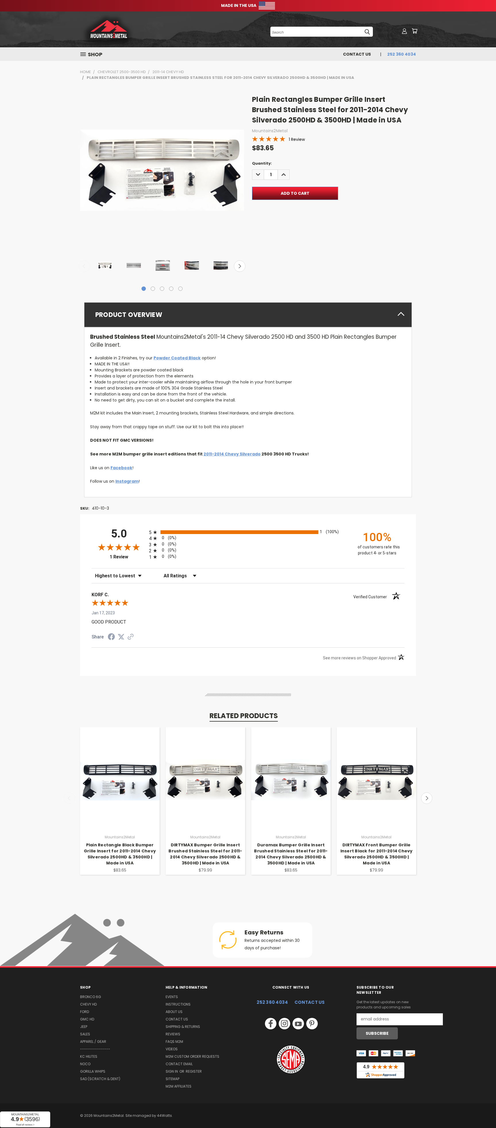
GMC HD (87, 1019)
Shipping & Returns (183, 1026)
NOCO (85, 1063)
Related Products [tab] (244, 715)
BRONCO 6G (90, 996)
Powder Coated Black (177, 358)
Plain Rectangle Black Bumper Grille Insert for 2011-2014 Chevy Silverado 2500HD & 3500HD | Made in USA (120, 854)
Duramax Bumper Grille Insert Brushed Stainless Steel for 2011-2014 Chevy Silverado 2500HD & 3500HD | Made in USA (291, 854)
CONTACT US (309, 1002)
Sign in (172, 1071)
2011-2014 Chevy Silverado (232, 454)
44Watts (164, 1115)
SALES (85, 1034)
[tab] (248, 314)
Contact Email (179, 1063)
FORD (84, 1011)
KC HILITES (88, 1056)
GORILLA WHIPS (92, 1071)
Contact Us (357, 54)
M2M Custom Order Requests (192, 1056)
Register (194, 1071)
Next (239, 266)
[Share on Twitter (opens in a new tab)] (121, 637)
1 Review (297, 139)
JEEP (83, 1026)
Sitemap (172, 1078)
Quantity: (262, 163)
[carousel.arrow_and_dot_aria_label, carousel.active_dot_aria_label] (144, 289)
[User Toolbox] (404, 31)
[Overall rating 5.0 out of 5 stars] (268, 140)
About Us (174, 1011)
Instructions (178, 1004)
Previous (84, 266)
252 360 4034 (272, 1002)
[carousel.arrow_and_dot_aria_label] (153, 289)
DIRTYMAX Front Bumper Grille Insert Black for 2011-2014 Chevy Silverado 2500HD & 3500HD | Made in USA (376, 854)
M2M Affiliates (178, 1086)
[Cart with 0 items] (414, 31)
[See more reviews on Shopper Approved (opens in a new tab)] (130, 637)
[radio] (248, 532)
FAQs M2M (174, 1041)
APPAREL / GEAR (93, 1041)
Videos (172, 1049)
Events (172, 996)
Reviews (173, 1034)
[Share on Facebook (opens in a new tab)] (111, 637)
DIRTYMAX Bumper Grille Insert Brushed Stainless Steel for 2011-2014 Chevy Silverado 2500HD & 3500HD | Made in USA (205, 854)
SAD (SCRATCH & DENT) (100, 1078)
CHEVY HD (88, 1004)
